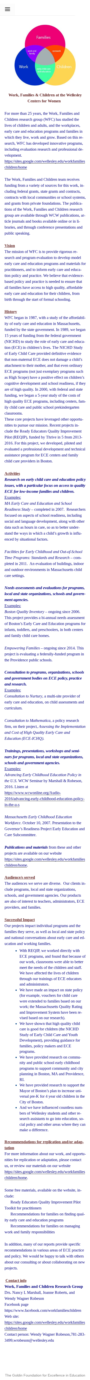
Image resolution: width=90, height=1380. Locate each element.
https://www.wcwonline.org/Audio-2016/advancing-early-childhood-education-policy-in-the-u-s (44, 799)
